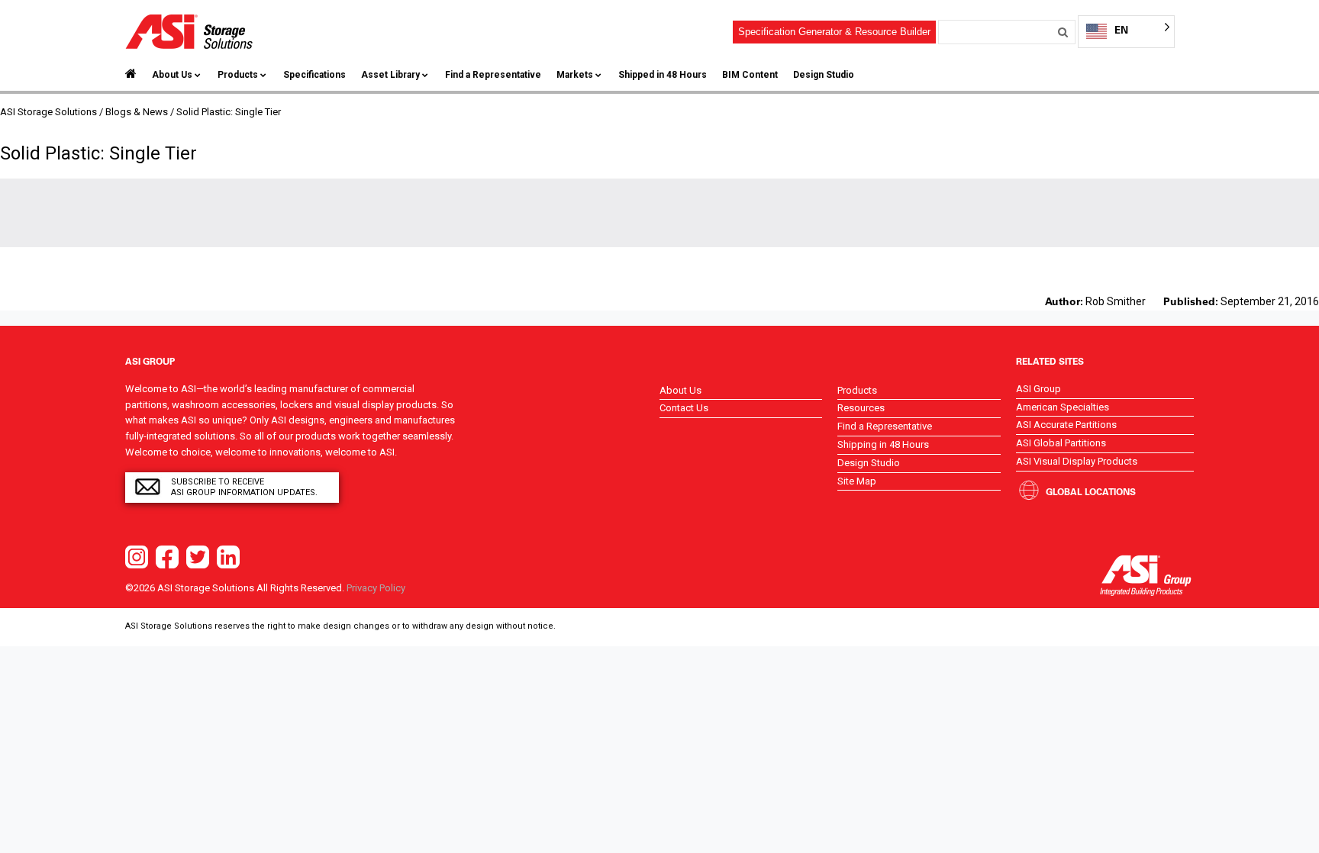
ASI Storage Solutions (48, 111)
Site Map (856, 481)
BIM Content (750, 74)
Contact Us (684, 408)
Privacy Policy (376, 588)
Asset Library (390, 74)
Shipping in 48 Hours (883, 444)
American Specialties (1062, 407)
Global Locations (1091, 491)
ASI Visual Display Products (1076, 461)
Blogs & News (136, 111)
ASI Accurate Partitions (1066, 424)
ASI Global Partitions (1061, 443)
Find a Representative (493, 74)
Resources (861, 408)
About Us (172, 74)
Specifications (314, 74)
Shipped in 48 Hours (662, 74)
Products (238, 74)
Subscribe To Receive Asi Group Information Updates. (244, 487)
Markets (574, 74)
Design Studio (823, 74)
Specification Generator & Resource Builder (834, 31)
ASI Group (1038, 388)
